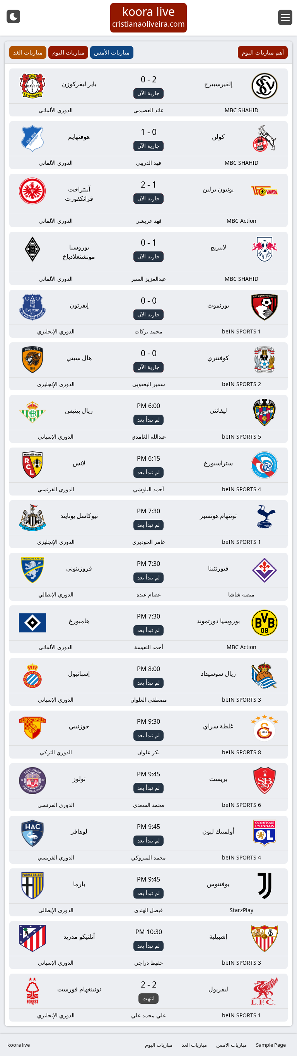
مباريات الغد (194, 1044)
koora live (18, 1044)
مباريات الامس (231, 1044)
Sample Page (271, 1044)
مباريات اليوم (158, 1044)
